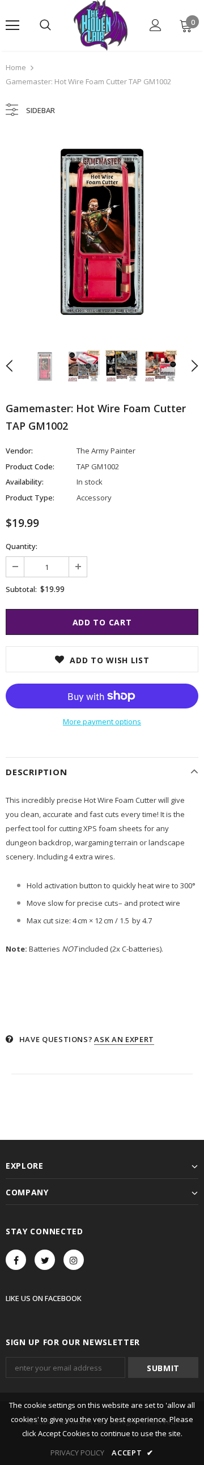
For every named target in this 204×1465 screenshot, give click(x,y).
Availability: (25, 482)
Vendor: (19, 451)
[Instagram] (73, 1260)
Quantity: (21, 546)
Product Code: (30, 466)
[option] (102, 232)
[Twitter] (45, 1260)
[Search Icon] (45, 25)
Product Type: (30, 497)
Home (16, 67)
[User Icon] (156, 25)
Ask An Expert (124, 1039)
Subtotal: (21, 589)
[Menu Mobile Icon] (12, 25)
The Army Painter (105, 451)
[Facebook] (16, 1260)
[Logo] (101, 25)
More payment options (102, 721)
